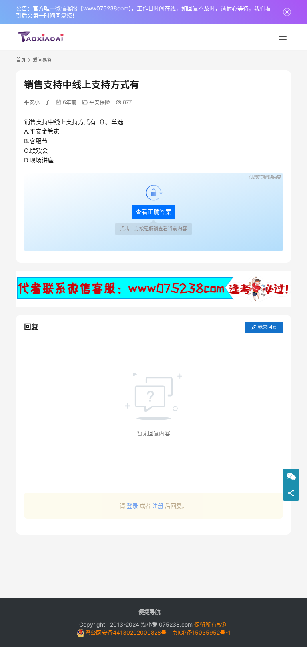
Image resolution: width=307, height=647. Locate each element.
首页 (21, 60)
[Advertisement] (153, 562)
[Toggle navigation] (282, 37)
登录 (132, 505)
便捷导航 (149, 611)
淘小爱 (149, 624)
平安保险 (99, 102)
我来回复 (267, 327)
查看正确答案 (153, 212)
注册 (157, 505)
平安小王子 (37, 102)
